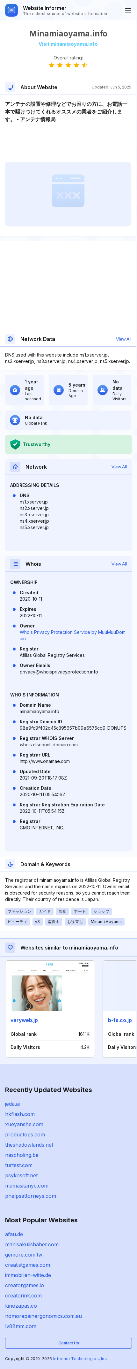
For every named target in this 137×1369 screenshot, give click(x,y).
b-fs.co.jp (120, 1020)
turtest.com (18, 1165)
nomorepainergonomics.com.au (43, 1316)
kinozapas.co (21, 1306)
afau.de (14, 1234)
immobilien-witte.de (28, 1275)
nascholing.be (22, 1155)
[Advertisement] (68, 142)
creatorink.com (23, 1295)
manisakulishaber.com (32, 1244)
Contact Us (68, 1343)
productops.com (25, 1134)
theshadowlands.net (29, 1145)
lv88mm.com (20, 1326)
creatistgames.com (27, 1265)
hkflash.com (20, 1114)
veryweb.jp (24, 1020)
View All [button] (123, 339)
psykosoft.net (21, 1175)
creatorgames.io (24, 1285)
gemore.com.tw (23, 1254)
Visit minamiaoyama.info (68, 44)
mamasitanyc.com (26, 1185)
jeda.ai (12, 1104)
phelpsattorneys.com (30, 1196)
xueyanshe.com (24, 1124)
